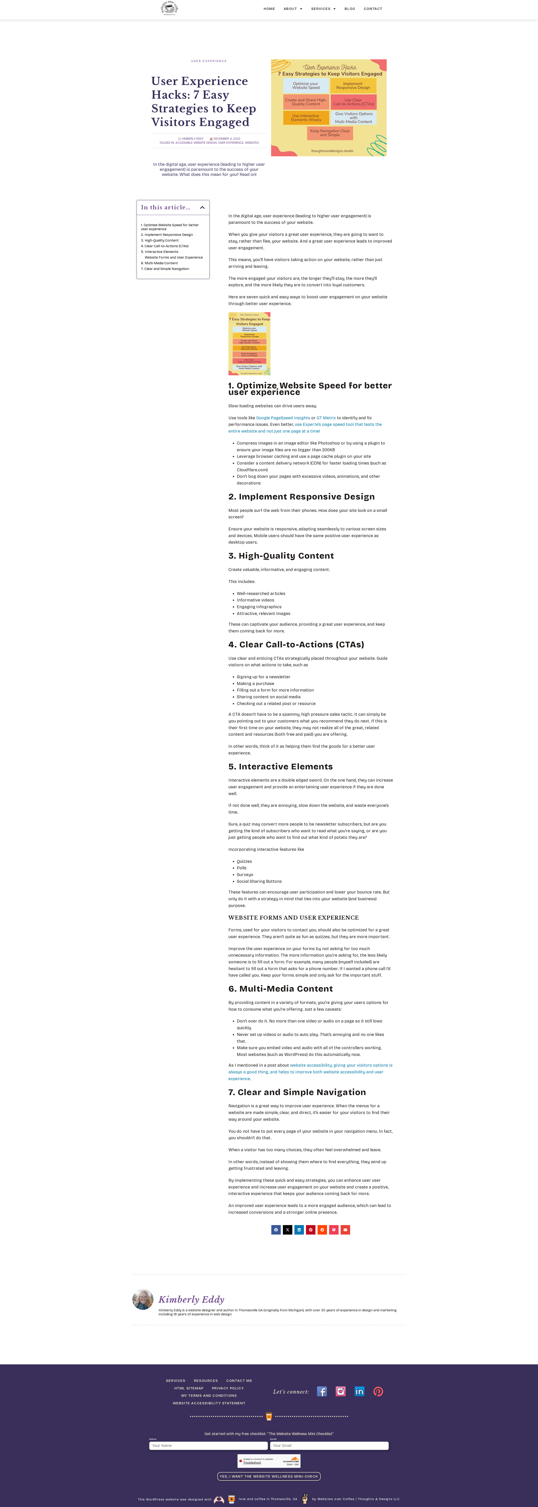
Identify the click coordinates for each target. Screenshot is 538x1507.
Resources (206, 1380)
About (290, 9)
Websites (252, 143)
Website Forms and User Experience (174, 257)
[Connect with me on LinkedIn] (359, 1391)
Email (273, 1439)
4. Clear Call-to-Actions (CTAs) (165, 246)
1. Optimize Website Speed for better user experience (170, 227)
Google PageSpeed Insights (283, 418)
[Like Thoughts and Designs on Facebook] (322, 1391)
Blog (350, 9)
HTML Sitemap (189, 1388)
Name (152, 1439)
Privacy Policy (228, 1388)
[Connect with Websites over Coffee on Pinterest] (378, 1391)
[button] (202, 207)
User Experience (209, 61)
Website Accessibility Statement (209, 1403)
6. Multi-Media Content (159, 263)
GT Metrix (326, 418)
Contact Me (239, 1380)
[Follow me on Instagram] (340, 1391)
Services (321, 9)
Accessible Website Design (196, 143)
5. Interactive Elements (159, 252)
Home (269, 9)
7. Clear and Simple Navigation (165, 269)
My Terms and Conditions (209, 1395)
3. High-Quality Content (160, 240)
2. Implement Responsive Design (167, 235)
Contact (373, 9)
